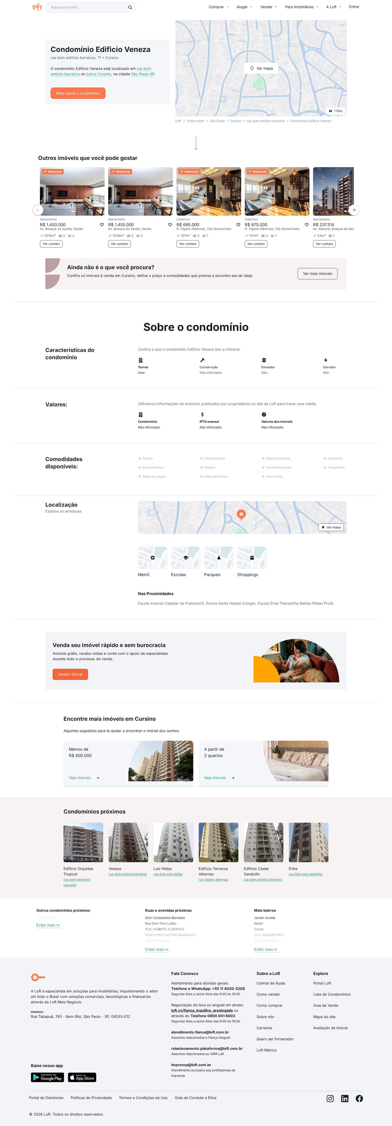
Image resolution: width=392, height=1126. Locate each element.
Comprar (216, 7)
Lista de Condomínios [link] (331, 994)
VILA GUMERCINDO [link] (269, 935)
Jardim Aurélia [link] (264, 918)
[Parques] (219, 557)
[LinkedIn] (344, 1099)
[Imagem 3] (78, 211)
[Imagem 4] (81, 211)
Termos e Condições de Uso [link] (143, 1097)
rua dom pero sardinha (305, 874)
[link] (318, 273)
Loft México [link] (267, 1050)
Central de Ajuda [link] (271, 983)
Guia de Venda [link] (325, 1005)
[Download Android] (47, 1078)
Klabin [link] (258, 923)
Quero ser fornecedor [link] (275, 1039)
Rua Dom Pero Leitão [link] (160, 923)
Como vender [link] (268, 994)
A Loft (331, 7)
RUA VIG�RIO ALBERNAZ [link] (164, 929)
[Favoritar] (101, 224)
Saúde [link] (259, 929)
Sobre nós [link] (265, 1016)
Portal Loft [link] (322, 983)
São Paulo (217, 121)
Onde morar (195, 121)
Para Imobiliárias (299, 7)
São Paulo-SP (142, 74)
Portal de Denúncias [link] (46, 1097)
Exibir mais (45, 925)
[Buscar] (130, 7)
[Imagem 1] (72, 211)
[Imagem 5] (85, 211)
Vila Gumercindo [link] (266, 941)
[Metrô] (152, 557)
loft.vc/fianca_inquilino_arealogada (202, 1010)
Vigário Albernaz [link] (157, 941)
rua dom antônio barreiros (266, 121)
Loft (178, 121)
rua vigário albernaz (213, 879)
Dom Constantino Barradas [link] (165, 918)
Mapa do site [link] (324, 1016)
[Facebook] (359, 1099)
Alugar (242, 7)
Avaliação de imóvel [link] (330, 1028)
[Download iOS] (82, 1078)
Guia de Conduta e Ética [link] (195, 1097)
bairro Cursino (98, 74)
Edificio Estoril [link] (46, 918)
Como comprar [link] (270, 1005)
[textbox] (90, 7)
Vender (266, 7)
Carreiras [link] (264, 1028)
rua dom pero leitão (168, 874)
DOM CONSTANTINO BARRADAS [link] (170, 935)
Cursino (235, 121)
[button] (242, 517)
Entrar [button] (354, 6)
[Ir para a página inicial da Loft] (39, 7)
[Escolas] (185, 557)
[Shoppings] (252, 557)
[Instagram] (330, 1099)
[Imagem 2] (75, 211)
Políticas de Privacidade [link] (91, 1097)
